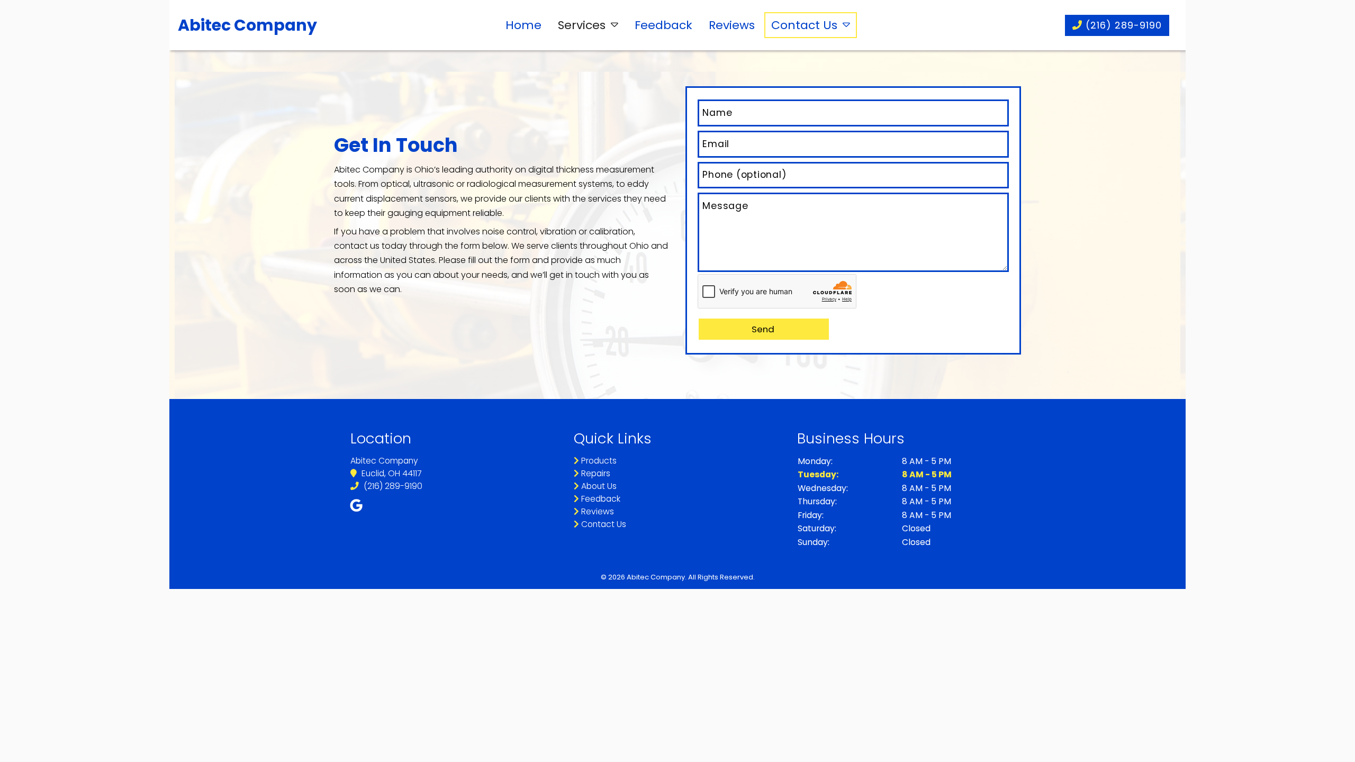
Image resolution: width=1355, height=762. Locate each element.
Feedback (663, 25)
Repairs (594, 473)
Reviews (732, 25)
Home (523, 25)
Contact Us (804, 25)
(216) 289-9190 (1122, 25)
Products (598, 460)
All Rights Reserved (720, 577)
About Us (598, 486)
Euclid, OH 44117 (390, 473)
